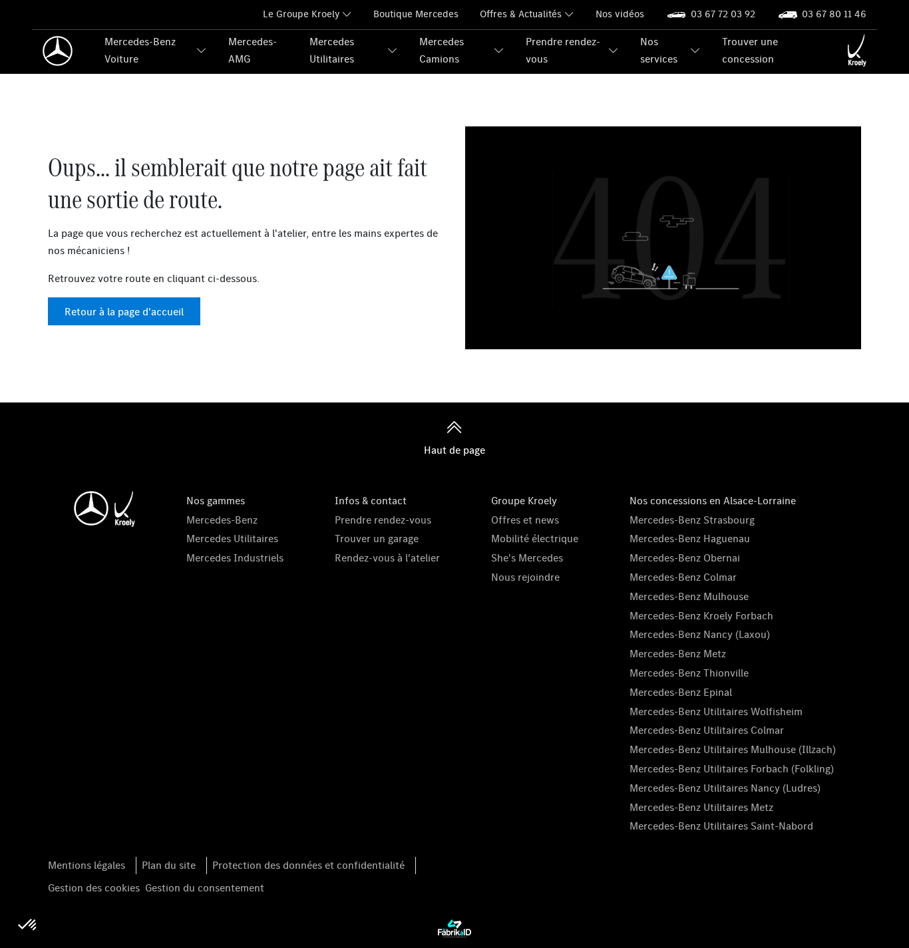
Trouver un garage (377, 538)
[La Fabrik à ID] (454, 927)
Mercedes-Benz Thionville (689, 672)
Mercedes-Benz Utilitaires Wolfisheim (716, 711)
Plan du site (169, 864)
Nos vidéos (620, 13)
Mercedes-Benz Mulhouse (689, 596)
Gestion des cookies (94, 887)
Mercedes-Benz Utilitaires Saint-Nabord (721, 825)
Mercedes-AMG (252, 50)
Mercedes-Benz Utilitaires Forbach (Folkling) (732, 768)
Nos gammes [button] (215, 500)
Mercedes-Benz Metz (678, 653)
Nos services (658, 50)
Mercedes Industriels (234, 557)
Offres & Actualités (521, 13)
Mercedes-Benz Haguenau (690, 538)
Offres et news (525, 519)
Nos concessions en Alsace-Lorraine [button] (713, 500)
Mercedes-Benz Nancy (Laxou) (700, 634)
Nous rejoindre (525, 576)
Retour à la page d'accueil (124, 311)
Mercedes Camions (441, 50)
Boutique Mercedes (415, 13)
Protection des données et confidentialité (308, 864)
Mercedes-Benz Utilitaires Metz (701, 807)
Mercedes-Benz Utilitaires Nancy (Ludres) (725, 787)
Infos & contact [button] (371, 500)
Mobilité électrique (534, 538)
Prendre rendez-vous (563, 50)
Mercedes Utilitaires (331, 50)
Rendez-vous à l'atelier (387, 557)
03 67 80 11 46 (834, 13)
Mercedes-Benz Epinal (681, 692)
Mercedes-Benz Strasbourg (692, 519)
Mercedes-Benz (222, 519)
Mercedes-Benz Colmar (683, 576)
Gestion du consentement (204, 887)
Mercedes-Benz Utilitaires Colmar (707, 729)
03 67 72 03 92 (723, 13)
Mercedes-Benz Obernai (685, 557)
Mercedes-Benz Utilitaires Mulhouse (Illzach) (733, 749)
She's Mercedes (527, 557)
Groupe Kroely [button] (524, 500)
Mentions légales (86, 864)
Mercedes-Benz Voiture (140, 50)
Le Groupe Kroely (301, 13)
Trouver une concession (750, 50)
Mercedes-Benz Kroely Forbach (701, 615)
